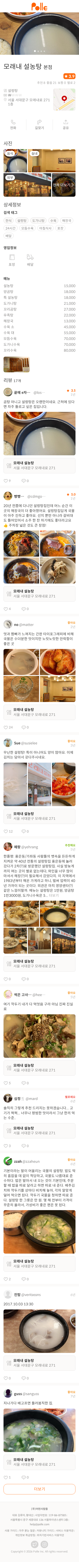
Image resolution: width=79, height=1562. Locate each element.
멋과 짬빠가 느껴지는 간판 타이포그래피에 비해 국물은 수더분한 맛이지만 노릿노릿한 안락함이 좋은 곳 (39, 639)
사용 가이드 (11, 1530)
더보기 (54, 895)
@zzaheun (31, 1161)
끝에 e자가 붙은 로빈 (23, 392)
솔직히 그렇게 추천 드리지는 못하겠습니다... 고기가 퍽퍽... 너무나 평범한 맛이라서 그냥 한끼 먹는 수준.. (39, 1113)
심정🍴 (19, 1098)
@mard (32, 1098)
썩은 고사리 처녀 (23, 995)
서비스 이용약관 (65, 1530)
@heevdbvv (39, 995)
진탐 (17, 1295)
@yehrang (29, 847)
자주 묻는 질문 (27, 1530)
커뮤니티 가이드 (45, 1530)
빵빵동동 (20, 496)
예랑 (17, 847)
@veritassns (31, 1295)
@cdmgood (36, 496)
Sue (17, 743)
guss (18, 1394)
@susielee (29, 743)
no (16, 624)
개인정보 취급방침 (25, 1535)
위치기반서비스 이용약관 (50, 1535)
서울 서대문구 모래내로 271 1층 (29, 102)
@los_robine (40, 392)
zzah (18, 1161)
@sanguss (31, 1394)
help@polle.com (39, 1524)
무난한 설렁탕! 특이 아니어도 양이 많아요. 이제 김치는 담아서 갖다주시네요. (38, 755)
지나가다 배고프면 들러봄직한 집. (28, 1403)
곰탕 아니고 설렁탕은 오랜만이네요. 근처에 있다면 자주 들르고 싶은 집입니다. (39, 404)
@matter (26, 624)
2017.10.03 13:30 (18, 1304)
